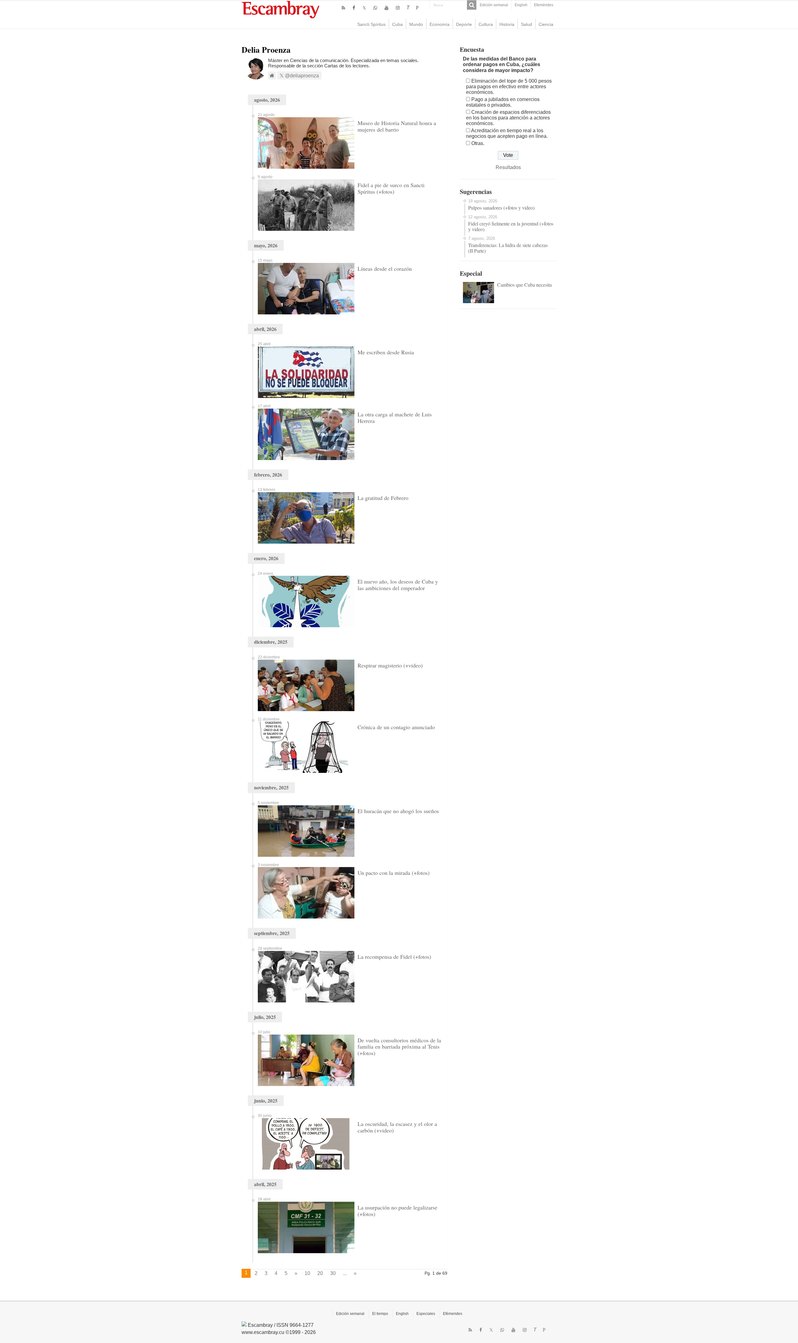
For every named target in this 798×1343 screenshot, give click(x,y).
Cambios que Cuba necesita (524, 284)
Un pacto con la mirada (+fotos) (394, 872)
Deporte (464, 24)
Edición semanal (494, 5)
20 (320, 1273)
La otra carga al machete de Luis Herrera (395, 417)
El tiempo (380, 1313)
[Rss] (343, 8)
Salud (526, 24)
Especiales (425, 1313)
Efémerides (452, 1313)
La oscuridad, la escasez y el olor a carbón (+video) (397, 1127)
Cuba (397, 24)
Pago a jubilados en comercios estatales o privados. (503, 102)
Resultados (508, 167)
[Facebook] (354, 8)
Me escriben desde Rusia (386, 352)
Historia (506, 24)
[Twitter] (364, 8)
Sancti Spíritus (371, 24)
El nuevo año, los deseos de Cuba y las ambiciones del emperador (398, 585)
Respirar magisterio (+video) (390, 665)
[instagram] (397, 8)
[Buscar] (471, 5)
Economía (439, 24)
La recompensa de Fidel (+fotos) (394, 956)
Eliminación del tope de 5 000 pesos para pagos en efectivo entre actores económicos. (509, 86)
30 (333, 1273)
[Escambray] (281, 9)
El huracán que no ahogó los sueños (398, 811)
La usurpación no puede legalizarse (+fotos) (397, 1211)
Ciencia (546, 24)
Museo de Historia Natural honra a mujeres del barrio (397, 126)
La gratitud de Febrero (383, 498)
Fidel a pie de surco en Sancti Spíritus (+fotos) (391, 188)
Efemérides (543, 5)
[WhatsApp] (375, 8)
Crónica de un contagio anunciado (396, 727)
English (521, 5)
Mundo (416, 24)
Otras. (477, 143)
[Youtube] (386, 8)
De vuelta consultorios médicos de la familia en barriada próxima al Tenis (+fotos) (399, 1046)
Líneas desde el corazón (385, 268)
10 (307, 1273)
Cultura (485, 24)
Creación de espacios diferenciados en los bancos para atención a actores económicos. (508, 117)
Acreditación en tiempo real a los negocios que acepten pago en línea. (507, 133)
